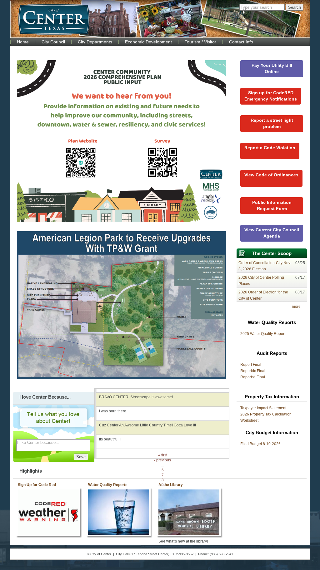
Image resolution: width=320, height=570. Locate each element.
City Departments (95, 42)
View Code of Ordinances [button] (271, 174)
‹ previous (162, 460)
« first (162, 455)
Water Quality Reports (108, 485)
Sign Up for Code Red (37, 485)
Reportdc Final (252, 371)
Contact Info (241, 42)
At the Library (170, 485)
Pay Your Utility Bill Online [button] (272, 68)
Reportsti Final (252, 377)
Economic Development (148, 42)
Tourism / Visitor (200, 42)
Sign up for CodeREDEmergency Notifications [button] (270, 95)
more (296, 306)
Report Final (250, 364)
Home (23, 42)
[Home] (54, 19)
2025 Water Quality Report (262, 334)
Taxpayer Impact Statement (263, 408)
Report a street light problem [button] (272, 123)
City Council (53, 42)
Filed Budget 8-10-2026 (260, 444)
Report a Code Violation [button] (269, 147)
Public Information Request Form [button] (272, 205)
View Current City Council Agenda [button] (271, 232)
